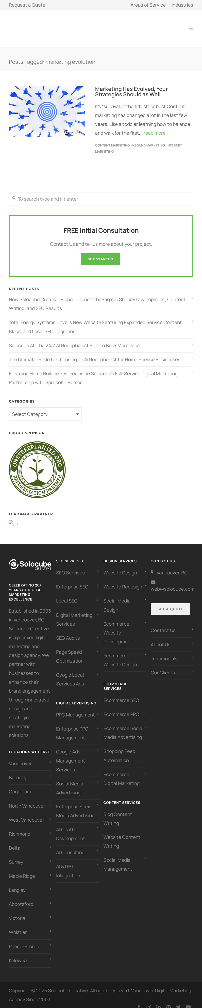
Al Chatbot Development (70, 828)
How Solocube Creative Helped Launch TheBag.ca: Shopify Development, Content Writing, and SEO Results (97, 298)
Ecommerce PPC (121, 709)
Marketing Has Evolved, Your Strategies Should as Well (131, 86)
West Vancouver (26, 814)
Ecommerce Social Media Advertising (123, 727)
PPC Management (75, 709)
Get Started (100, 254)
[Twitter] (178, 1002)
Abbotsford (21, 898)
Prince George (24, 941)
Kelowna (18, 955)
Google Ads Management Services (70, 755)
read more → (157, 127)
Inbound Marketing (148, 140)
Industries (182, 5)
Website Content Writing (121, 836)
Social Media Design (117, 599)
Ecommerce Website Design (120, 654)
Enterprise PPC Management (72, 727)
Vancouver (20, 758)
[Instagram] (149, 1002)
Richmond (19, 828)
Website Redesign (122, 581)
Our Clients (163, 667)
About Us (160, 639)
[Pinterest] (168, 1002)
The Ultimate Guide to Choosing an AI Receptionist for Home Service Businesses (94, 354)
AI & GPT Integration (68, 865)
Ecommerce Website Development (117, 627)
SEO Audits (68, 632)
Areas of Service (148, 5)
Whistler (18, 927)
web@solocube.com (172, 583)
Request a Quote (27, 5)
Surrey (16, 856)
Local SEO (67, 595)
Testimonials (164, 653)
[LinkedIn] (159, 1002)
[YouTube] (188, 1002)
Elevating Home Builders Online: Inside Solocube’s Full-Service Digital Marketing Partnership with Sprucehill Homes (93, 372)
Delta (14, 842)
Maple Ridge (22, 870)
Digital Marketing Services (74, 614)
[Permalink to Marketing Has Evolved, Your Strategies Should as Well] (47, 106)
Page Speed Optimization (70, 651)
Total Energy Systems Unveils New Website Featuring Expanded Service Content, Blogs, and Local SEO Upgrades (96, 321)
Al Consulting (70, 847)
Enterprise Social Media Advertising (75, 805)
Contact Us (163, 625)
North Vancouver (27, 800)
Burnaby (18, 772)
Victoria (17, 913)
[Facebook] (139, 1002)
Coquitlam (20, 786)
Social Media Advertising (69, 782)
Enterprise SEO (72, 581)
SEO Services (70, 567)
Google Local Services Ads (70, 674)
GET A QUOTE (170, 603)
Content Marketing (112, 140)
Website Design (120, 567)
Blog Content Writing (117, 813)
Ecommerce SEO (121, 695)
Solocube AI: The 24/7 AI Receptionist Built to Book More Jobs (74, 340)
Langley (17, 884)
